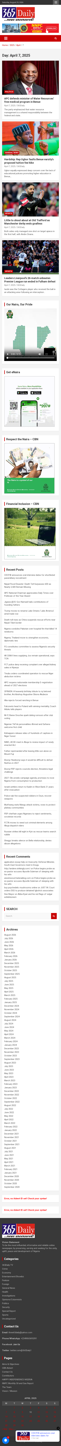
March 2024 (9, 1038)
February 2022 (10, 1126)
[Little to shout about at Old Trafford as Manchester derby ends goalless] (30, 199)
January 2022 (10, 1130)
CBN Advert (7, 1368)
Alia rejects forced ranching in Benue (21, 700)
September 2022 (12, 1102)
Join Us (16, 1344)
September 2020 (12, 1187)
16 (22, 1416)
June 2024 (9, 1027)
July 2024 (8, 1023)
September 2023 (12, 1059)
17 (30, 1416)
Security (6, 1307)
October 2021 (10, 1141)
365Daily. (21, 105)
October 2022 (10, 1098)
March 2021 (9, 1165)
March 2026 (9, 952)
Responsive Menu (56, 2)
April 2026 (8, 949)
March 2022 (9, 1123)
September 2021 (12, 1144)
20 (55, 1416)
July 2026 (8, 938)
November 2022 (11, 1094)
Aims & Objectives (10, 1364)
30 (22, 1425)
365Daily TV (7, 1265)
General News (11, 153)
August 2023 (10, 1062)
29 (14, 1425)
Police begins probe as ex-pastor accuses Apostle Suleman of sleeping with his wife (29, 871)
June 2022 (9, 1112)
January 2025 (10, 1002)
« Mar (4, 1429)
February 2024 (10, 1041)
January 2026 (10, 959)
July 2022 (8, 1109)
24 (30, 1421)
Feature (5, 1280)
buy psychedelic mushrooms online (20, 887)
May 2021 (8, 1158)
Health (5, 1292)
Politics (9, 92)
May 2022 (8, 1116)
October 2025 (10, 970)
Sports (8, 214)
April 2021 (8, 1162)
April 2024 (8, 1034)
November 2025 (11, 967)
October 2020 (10, 1183)
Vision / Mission (9, 1391)
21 (6, 1421)
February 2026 (10, 956)
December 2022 (11, 1091)
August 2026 (10, 935)
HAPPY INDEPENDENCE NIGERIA (17, 1379)
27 (55, 1421)
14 (6, 1416)
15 (14, 1416)
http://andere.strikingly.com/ (17, 868)
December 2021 (11, 1133)
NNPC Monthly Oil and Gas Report (17, 1383)
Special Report (9, 1311)
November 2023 (11, 1052)
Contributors (8, 1375)
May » (11, 1429)
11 (38, 1412)
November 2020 (11, 1180)
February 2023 (10, 1084)
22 (14, 1421)
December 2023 (11, 1048)
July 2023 (8, 1066)
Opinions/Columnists (12, 1299)
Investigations (8, 1295)
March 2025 (9, 995)
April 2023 (8, 1077)
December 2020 (11, 1176)
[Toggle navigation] (6, 38)
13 (55, 1412)
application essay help (14, 862)
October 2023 (10, 1055)
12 (47, 1412)
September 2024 (12, 1016)
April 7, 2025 (9, 105)
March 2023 (9, 1080)
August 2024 (10, 1020)
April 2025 (8, 991)
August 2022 (10, 1105)
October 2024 (10, 1013)
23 (22, 1421)
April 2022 (8, 1119)
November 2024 (11, 1009)
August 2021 (10, 1148)
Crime (5, 1269)
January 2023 (10, 1087)
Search (54, 916)
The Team (6, 1387)
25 (38, 1421)
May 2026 (8, 945)
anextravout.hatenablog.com (17, 878)
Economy (6, 1272)
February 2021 (10, 1169)
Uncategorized (9, 1318)
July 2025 (8, 981)
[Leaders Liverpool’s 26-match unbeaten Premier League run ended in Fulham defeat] (30, 257)
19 (47, 1416)
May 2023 (8, 1073)
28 (6, 1425)
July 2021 (8, 1151)
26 (47, 1421)
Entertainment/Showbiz (13, 1276)
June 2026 (9, 942)
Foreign (5, 1284)
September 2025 (12, 974)
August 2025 (10, 977)
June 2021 (9, 1155)
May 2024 (8, 1030)
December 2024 (11, 1006)
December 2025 (11, 963)
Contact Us (7, 1372)
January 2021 (10, 1173)
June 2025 (9, 984)
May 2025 (8, 988)
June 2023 (9, 1070)
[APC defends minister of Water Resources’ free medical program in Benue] (30, 78)
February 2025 (10, 999)
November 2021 (11, 1137)
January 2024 (10, 1045)
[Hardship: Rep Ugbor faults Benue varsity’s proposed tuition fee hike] (30, 138)
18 (38, 1416)
